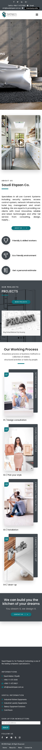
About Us (12, 747)
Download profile (32, 8)
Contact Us (28, 747)
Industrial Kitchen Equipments (15, 699)
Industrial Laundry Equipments (15, 703)
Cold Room (8, 710)
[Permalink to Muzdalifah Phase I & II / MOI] (21, 320)
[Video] (21, 142)
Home (5, 747)
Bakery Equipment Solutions (14, 707)
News (20, 747)
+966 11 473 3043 (19, 5)
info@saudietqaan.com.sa (11, 8)
